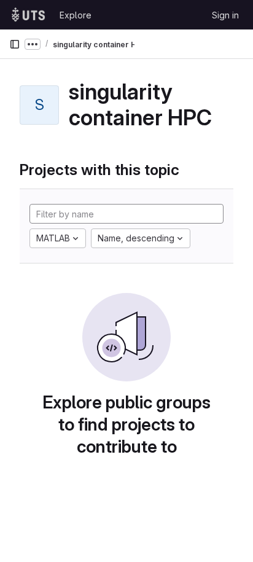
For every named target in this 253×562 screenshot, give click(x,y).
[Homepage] (28, 15)
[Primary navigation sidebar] (15, 44)
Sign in (225, 15)
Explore (75, 15)
